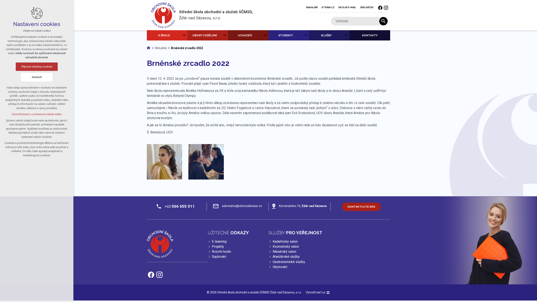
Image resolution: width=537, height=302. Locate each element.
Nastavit (37, 77)
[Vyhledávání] (357, 21)
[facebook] (380, 7)
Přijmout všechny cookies (36, 66)
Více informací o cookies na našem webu (37, 114)
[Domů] (149, 47)
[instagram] (386, 7)
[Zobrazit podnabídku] (184, 35)
